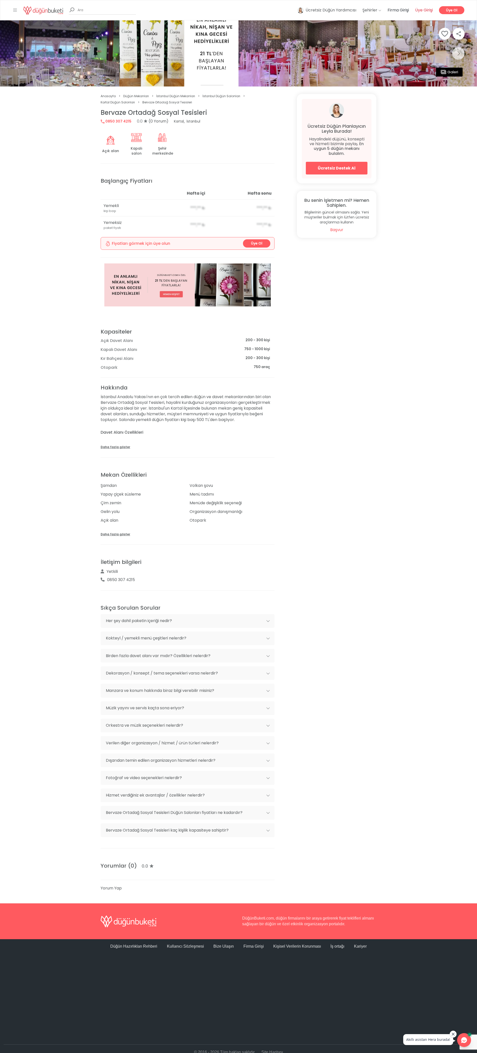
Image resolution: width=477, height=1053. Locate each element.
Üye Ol (451, 10)
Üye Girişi (424, 10)
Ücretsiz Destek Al (337, 168)
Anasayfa (108, 96)
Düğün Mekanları (136, 96)
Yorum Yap (111, 888)
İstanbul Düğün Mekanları (175, 96)
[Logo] (43, 10)
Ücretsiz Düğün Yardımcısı (331, 10)
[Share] (459, 34)
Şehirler (370, 10)
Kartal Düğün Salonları (118, 102)
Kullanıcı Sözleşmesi (185, 946)
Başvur (336, 230)
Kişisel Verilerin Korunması (297, 946)
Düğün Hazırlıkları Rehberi (133, 946)
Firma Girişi (398, 10)
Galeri (452, 72)
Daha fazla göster (115, 447)
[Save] (445, 34)
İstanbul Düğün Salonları (221, 96)
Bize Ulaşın (223, 946)
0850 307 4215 (118, 121)
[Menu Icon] (15, 10)
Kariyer (360, 946)
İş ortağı (337, 946)
